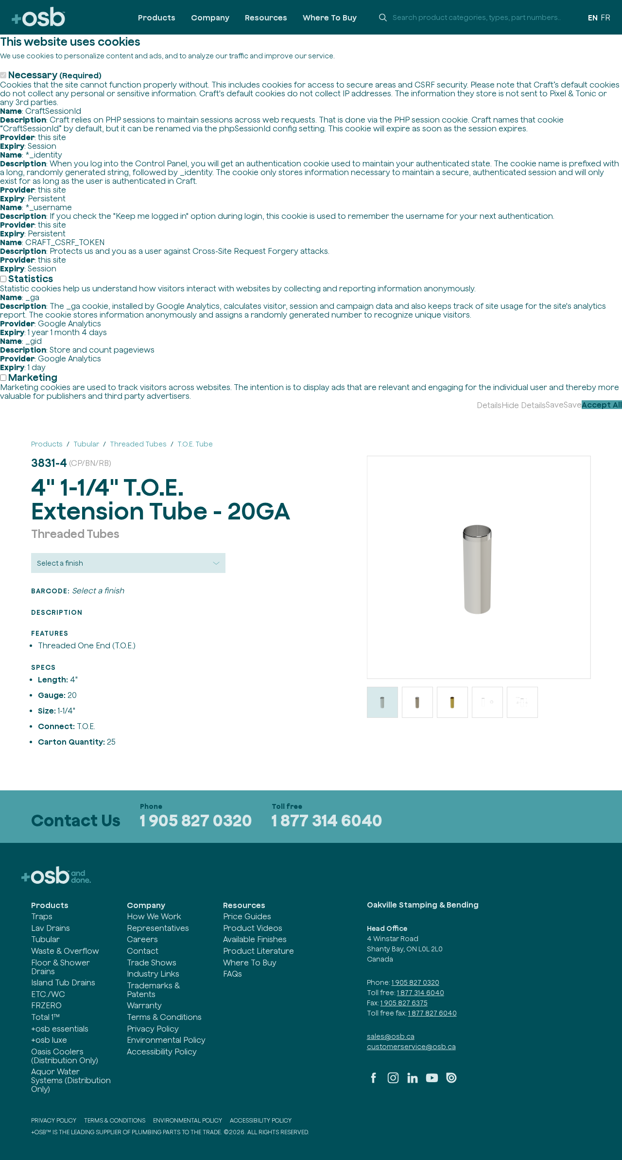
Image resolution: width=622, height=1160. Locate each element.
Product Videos (252, 928)
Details (489, 405)
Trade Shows (151, 962)
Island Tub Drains (63, 982)
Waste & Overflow (65, 950)
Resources (266, 17)
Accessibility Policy (162, 1051)
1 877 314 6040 (327, 820)
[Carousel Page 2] (417, 702)
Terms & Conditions (164, 1017)
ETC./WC (48, 994)
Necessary (55, 74)
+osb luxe (49, 1039)
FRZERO (46, 1005)
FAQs (232, 973)
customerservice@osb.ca (411, 1047)
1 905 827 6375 (404, 1003)
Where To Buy (330, 17)
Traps (41, 916)
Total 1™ (45, 1017)
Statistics (30, 278)
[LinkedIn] (412, 1081)
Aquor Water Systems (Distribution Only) (71, 1080)
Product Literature (258, 950)
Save (555, 404)
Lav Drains (50, 928)
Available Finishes (255, 939)
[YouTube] (432, 1081)
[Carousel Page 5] (522, 702)
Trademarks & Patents (153, 990)
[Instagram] (393, 1081)
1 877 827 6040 (432, 1013)
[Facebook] (373, 1081)
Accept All (602, 404)
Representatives (158, 928)
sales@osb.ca (391, 1036)
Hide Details (523, 405)
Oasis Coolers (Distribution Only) (64, 1056)
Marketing (32, 377)
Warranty (144, 1005)
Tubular (45, 939)
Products (156, 17)
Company (210, 17)
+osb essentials (59, 1028)
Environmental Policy (166, 1039)
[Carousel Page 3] (452, 702)
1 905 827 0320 (196, 820)
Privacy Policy (153, 1028)
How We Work (154, 916)
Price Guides (247, 916)
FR (605, 17)
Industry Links (153, 973)
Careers (142, 939)
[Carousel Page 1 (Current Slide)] (382, 702)
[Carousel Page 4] (487, 702)
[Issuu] (451, 1081)
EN (593, 17)
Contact (142, 950)
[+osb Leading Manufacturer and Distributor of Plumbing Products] (38, 17)
